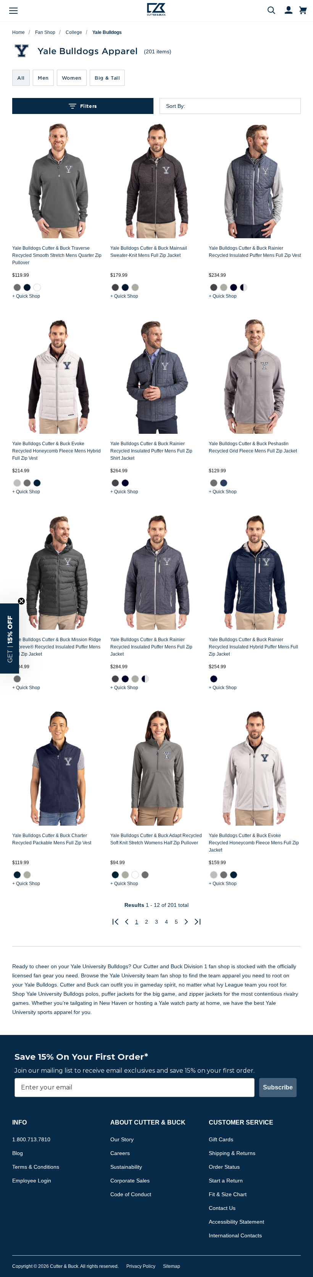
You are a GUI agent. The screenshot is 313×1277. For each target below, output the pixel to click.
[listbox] (236, 106)
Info (19, 1122)
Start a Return (226, 1181)
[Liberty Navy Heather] (125, 287)
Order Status (224, 1167)
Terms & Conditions (35, 1167)
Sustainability (126, 1167)
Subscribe (278, 1087)
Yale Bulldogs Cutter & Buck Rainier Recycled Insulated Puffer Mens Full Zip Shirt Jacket (151, 451)
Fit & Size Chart (228, 1194)
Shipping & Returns (232, 1153)
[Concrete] (17, 483)
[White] (37, 287)
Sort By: (175, 106)
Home (18, 32)
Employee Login (31, 1181)
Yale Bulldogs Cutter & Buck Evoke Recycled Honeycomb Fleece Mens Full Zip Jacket (254, 843)
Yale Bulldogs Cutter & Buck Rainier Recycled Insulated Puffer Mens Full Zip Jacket (151, 647)
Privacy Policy (140, 1266)
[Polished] (223, 287)
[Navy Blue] (37, 483)
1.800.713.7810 (31, 1139)
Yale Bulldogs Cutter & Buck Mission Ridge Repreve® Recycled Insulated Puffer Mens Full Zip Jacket (56, 647)
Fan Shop (45, 32)
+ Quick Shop (26, 296)
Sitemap (171, 1266)
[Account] (285, 11)
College (74, 32)
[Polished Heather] (135, 287)
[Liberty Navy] (27, 287)
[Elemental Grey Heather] (213, 483)
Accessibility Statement (236, 1222)
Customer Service (241, 1122)
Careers (120, 1153)
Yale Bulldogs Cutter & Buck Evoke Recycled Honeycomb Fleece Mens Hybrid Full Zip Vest (56, 451)
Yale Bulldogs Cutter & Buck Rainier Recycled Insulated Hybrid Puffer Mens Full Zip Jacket (253, 647)
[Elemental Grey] (17, 287)
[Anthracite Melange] (213, 287)
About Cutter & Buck (148, 1122)
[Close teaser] (21, 601)
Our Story (122, 1139)
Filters (88, 106)
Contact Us (222, 1208)
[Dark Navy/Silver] (243, 287)
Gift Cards (221, 1139)
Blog (17, 1153)
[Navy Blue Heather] (223, 483)
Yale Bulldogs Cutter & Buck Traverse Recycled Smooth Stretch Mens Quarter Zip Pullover (57, 255)
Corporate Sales (130, 1181)
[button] (9, 638)
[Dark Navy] (233, 287)
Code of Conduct (130, 1194)
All (21, 78)
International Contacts (235, 1235)
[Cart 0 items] (303, 10)
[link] (17, 287)
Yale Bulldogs (107, 32)
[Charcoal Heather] (115, 287)
